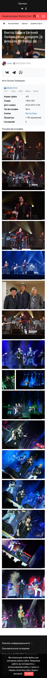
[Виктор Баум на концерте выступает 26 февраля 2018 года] (23, 205)
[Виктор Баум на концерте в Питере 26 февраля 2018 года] (23, 265)
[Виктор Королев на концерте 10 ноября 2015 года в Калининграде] (8, 380)
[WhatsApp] (21, 72)
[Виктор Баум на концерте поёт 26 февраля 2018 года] (23, 175)
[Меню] (43, 16)
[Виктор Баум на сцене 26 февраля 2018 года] (23, 324)
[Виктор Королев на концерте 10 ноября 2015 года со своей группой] (30, 379)
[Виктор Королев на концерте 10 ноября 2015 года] (23, 583)
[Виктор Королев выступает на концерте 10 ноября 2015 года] (23, 464)
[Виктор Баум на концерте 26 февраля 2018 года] (23, 146)
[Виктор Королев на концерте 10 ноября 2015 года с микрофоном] (23, 524)
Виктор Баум (31, 113)
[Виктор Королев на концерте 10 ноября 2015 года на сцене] (23, 554)
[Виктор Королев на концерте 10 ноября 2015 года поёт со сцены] (23, 354)
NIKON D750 (11, 88)
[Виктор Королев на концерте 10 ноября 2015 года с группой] (23, 405)
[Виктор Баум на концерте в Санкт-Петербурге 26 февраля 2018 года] (23, 235)
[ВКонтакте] (7, 72)
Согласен (28, 674)
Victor (9, 63)
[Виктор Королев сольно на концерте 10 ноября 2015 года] (23, 434)
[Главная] (4, 24)
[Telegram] (14, 72)
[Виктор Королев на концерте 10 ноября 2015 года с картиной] (23, 613)
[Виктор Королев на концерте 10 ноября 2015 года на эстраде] (23, 494)
